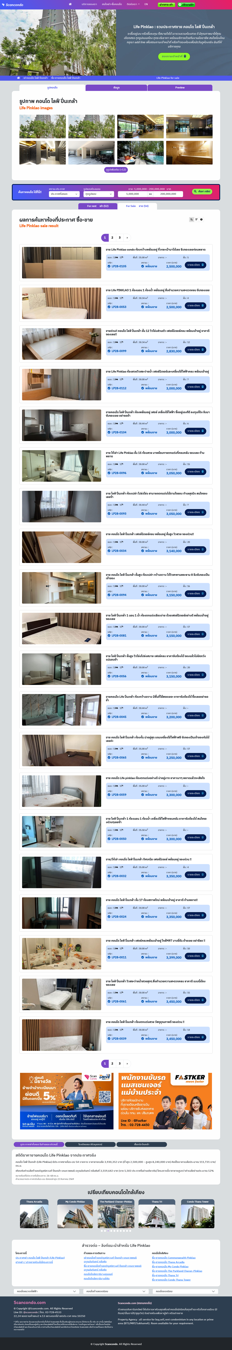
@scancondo (30, 1312)
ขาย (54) (137, 206)
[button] (8, 42)
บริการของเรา (89, 4)
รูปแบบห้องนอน (91, 189)
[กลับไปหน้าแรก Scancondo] (18, 78)
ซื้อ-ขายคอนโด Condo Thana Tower (171, 1280)
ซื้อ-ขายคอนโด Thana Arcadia (168, 1262)
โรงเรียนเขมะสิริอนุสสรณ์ (90, 1144)
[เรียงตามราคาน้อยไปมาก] (191, 219)
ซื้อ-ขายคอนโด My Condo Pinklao (170, 1267)
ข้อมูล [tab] (116, 88)
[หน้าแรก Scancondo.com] (70, 4)
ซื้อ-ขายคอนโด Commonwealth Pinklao (174, 1258)
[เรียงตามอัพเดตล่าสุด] (201, 219)
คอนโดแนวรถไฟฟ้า (27, 1291)
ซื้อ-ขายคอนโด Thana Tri (165, 1275)
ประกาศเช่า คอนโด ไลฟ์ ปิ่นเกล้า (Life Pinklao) (40, 1258)
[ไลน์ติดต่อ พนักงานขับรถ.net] (187, 4)
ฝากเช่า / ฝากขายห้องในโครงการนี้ (34, 1262)
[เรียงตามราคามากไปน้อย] (196, 219)
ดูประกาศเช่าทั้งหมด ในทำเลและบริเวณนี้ (39, 1144)
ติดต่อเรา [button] (132, 4)
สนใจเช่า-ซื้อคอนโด (112, 4)
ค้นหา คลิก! (204, 191)
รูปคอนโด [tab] (52, 88)
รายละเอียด (193, 265)
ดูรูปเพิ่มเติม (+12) (116, 170)
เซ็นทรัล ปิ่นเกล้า (141, 1144)
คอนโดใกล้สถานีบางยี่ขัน (97, 1279)
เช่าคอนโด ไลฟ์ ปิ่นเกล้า (36, 78)
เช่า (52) (97, 206)
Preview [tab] (180, 88)
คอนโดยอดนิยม (164, 1291)
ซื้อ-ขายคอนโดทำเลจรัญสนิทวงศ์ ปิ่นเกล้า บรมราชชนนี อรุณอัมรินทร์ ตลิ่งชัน (112, 1268)
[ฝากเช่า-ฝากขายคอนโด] (166, 4)
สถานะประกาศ (57, 189)
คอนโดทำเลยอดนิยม (97, 1291)
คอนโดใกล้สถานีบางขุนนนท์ (98, 1274)
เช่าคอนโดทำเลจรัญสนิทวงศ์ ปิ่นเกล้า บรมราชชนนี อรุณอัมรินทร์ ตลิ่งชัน (110, 1260)
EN (146, 4)
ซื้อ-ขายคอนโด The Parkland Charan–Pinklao (177, 1271)
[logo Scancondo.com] (18, 5)
